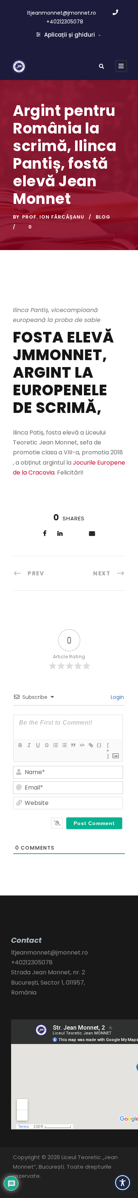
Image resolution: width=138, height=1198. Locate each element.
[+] (108, 746)
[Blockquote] (72, 745)
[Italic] (28, 745)
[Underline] (37, 745)
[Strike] (46, 745)
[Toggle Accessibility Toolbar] (122, 1183)
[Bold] (19, 745)
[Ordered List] (55, 745)
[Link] (90, 745)
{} (99, 745)
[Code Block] (81, 745)
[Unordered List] (64, 745)
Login (116, 697)
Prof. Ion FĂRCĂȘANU (53, 216)
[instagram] (30, 1186)
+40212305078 (64, 21)
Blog (103, 216)
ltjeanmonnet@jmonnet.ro (61, 13)
